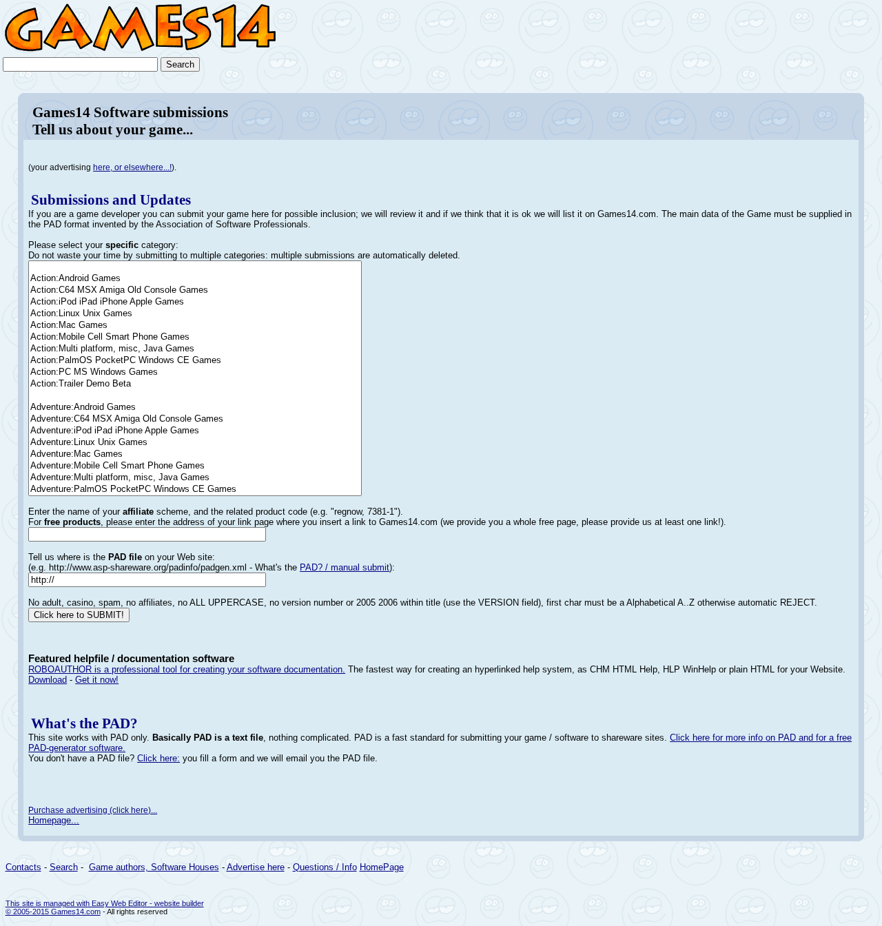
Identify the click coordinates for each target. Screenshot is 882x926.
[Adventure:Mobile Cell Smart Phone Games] (195, 466)
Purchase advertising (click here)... (92, 810)
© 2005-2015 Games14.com (53, 911)
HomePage (382, 867)
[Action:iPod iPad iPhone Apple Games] (195, 302)
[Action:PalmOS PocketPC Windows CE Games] (195, 361)
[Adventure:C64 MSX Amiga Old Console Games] (195, 419)
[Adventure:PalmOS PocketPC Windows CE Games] (195, 489)
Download (47, 680)
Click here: (158, 758)
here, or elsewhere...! (132, 167)
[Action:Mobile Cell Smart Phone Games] (195, 337)
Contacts (23, 867)
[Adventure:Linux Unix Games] (195, 443)
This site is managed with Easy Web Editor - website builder (105, 903)
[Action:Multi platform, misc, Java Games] (195, 349)
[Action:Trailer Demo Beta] (195, 384)
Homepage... (53, 820)
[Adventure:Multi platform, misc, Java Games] (195, 478)
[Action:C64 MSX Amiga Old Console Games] (195, 290)
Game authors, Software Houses (154, 867)
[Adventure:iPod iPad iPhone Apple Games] (195, 431)
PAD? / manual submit (344, 567)
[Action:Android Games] (195, 279)
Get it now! (97, 680)
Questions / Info (325, 867)
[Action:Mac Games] (195, 325)
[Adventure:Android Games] (195, 407)
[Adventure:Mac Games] (195, 454)
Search (64, 867)
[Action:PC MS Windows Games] (195, 372)
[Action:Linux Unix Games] (195, 314)
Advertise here (256, 867)
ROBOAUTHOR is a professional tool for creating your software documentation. (186, 669)
